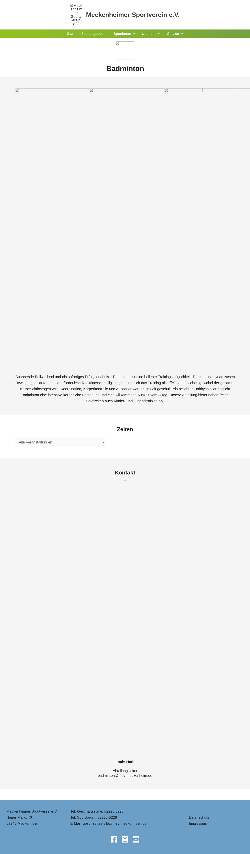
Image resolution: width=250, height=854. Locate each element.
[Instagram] (125, 839)
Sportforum (122, 34)
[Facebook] (114, 839)
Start (70, 34)
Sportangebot (92, 34)
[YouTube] (136, 839)
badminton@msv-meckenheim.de (125, 776)
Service (173, 34)
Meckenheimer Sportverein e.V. (133, 14)
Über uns (149, 34)
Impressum (198, 823)
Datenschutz (199, 817)
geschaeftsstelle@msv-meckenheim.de (114, 823)
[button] (105, 34)
